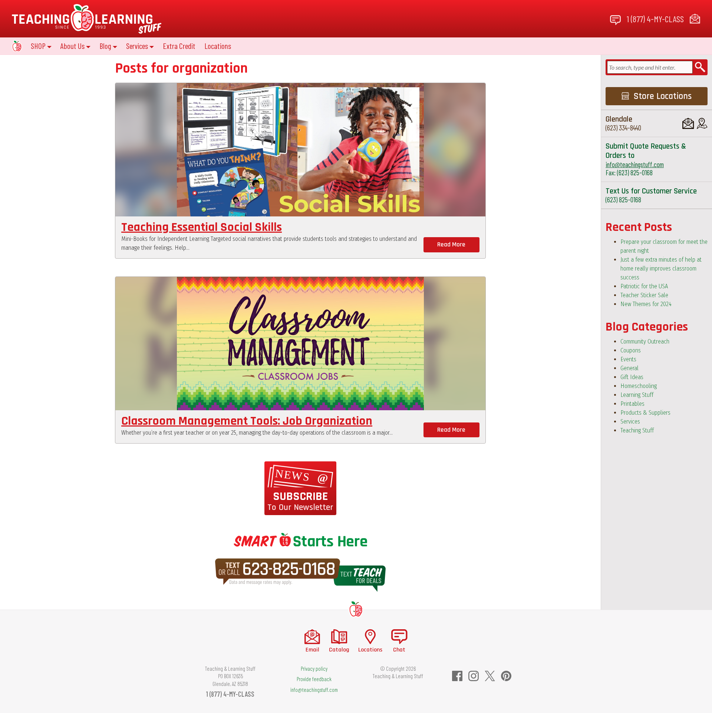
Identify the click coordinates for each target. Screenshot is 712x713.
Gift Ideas (631, 377)
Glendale (619, 119)
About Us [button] (72, 45)
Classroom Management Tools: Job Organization (246, 421)
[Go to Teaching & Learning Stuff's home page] (356, 608)
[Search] (700, 67)
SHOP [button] (38, 45)
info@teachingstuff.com (635, 164)
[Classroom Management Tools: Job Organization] (300, 343)
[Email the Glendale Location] (688, 123)
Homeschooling (638, 385)
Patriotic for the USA (644, 286)
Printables (632, 403)
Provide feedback (314, 679)
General (629, 368)
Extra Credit (179, 45)
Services (630, 421)
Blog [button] (105, 45)
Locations (217, 45)
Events (628, 359)
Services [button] (137, 45)
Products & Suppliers (645, 412)
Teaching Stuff (637, 430)
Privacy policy (314, 668)
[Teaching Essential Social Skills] (300, 149)
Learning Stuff (636, 394)
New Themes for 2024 (646, 304)
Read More (451, 245)
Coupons (630, 350)
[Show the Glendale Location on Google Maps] (702, 123)
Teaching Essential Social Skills (201, 227)
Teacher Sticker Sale (644, 295)
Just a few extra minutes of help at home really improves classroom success (661, 268)
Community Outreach (644, 341)
